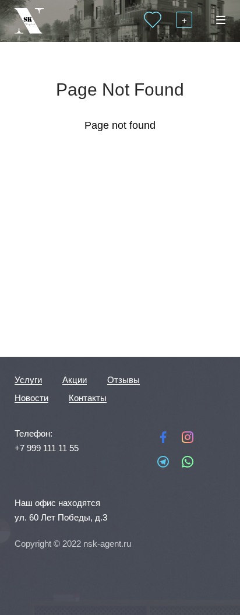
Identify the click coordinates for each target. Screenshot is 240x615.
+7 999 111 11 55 (47, 448)
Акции (74, 380)
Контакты (88, 398)
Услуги (28, 380)
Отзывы (123, 380)
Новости (31, 398)
